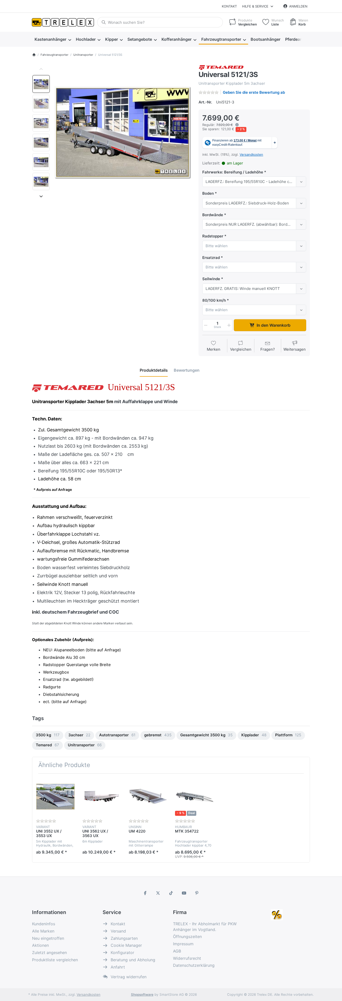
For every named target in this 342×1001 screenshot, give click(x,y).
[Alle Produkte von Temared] (221, 66)
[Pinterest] (196, 893)
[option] (41, 84)
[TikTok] (171, 893)
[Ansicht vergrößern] (122, 132)
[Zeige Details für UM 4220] (148, 796)
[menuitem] (52, 39)
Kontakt (229, 6)
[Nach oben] (41, 69)
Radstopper (212, 236)
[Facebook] (145, 893)
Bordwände (212, 214)
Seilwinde (211, 278)
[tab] (154, 370)
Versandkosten (251, 154)
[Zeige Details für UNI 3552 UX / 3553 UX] (55, 796)
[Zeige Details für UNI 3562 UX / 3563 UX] (101, 796)
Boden (208, 193)
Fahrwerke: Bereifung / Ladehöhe (232, 172)
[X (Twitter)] (158, 893)
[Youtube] (184, 893)
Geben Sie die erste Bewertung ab (254, 92)
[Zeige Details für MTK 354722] (194, 796)
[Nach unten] (41, 196)
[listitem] (122, 132)
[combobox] (160, 22)
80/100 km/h (214, 300)
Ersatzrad (211, 257)
